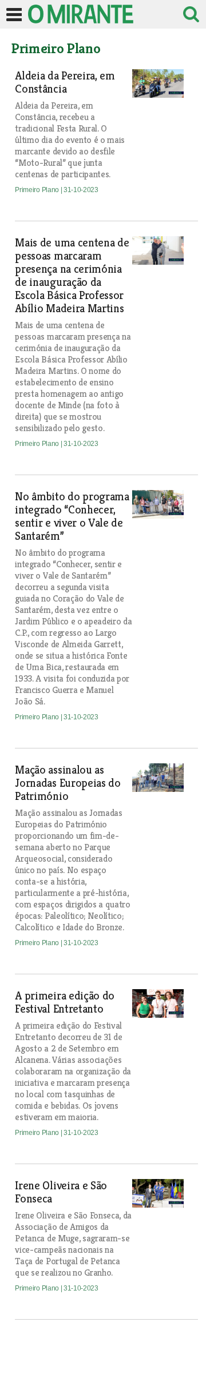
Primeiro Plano (37, 190)
